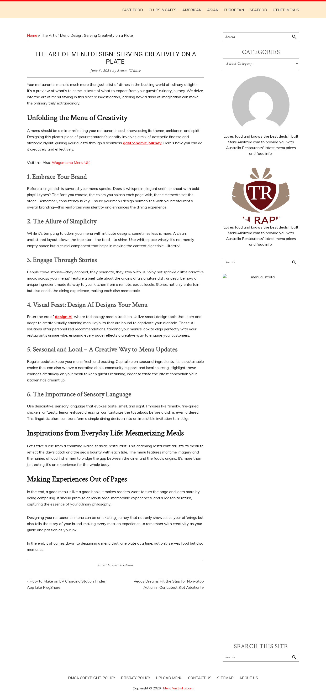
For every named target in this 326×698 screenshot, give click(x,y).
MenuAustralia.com (178, 688)
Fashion (126, 565)
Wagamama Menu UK (70, 162)
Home (32, 35)
